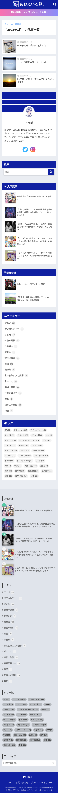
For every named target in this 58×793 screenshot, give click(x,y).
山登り (44, 466)
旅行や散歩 (12, 358)
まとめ (10, 335)
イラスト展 (36, 435)
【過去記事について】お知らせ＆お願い (29, 12)
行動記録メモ (13, 393)
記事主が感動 (13, 405)
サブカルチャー (14, 329)
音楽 (34, 476)
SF (7, 430)
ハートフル (38, 451)
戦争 (8, 471)
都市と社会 (21, 476)
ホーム (10, 782)
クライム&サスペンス (29, 440)
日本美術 (19, 471)
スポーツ (23, 445)
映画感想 (33, 471)
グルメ (46, 440)
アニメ (10, 323)
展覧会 (10, 352)
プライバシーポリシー (41, 782)
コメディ (10, 445)
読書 (8, 476)
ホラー (9, 461)
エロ (49, 435)
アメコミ (23, 435)
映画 (9, 364)
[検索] (51, 172)
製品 (8, 399)
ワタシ (40, 461)
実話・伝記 (31, 466)
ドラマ (24, 451)
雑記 (8, 410)
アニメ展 (9, 435)
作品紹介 (10, 346)
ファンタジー (41, 456)
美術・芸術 (12, 387)
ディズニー (36, 445)
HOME (30, 777)
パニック (10, 456)
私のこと (11, 381)
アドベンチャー (38, 430)
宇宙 (17, 466)
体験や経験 (12, 340)
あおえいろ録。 (32, 4)
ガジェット (10, 440)
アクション (20, 430)
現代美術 (47, 471)
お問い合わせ (22, 782)
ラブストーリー (24, 461)
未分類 (9, 370)
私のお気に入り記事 (16, 375)
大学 (8, 466)
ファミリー (25, 456)
